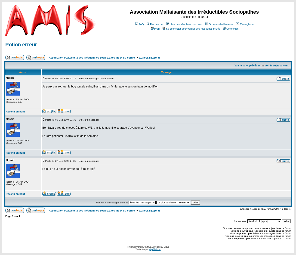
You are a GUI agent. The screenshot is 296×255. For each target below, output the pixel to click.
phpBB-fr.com (155, 249)
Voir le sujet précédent (248, 65)
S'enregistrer (247, 24)
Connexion (232, 28)
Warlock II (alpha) (149, 57)
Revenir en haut (15, 111)
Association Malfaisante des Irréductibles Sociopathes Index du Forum (92, 57)
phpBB (141, 247)
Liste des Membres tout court (186, 24)
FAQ (141, 24)
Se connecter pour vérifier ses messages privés (193, 28)
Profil (157, 28)
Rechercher (156, 24)
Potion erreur (21, 44)
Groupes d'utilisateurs (221, 24)
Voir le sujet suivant (277, 65)
